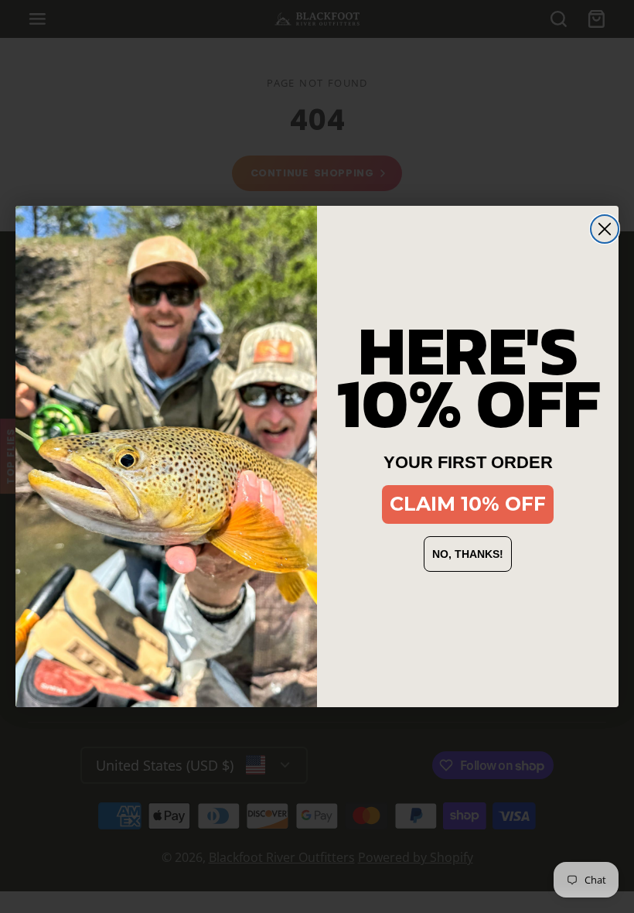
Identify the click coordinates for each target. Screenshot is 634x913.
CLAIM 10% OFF (468, 503)
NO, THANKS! (467, 554)
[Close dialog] (605, 229)
